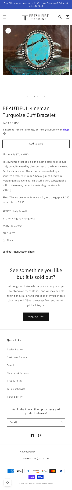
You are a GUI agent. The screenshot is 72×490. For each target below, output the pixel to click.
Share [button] (10, 240)
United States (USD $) (33, 458)
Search (11, 365)
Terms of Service (16, 388)
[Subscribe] (61, 422)
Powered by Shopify (45, 483)
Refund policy (15, 396)
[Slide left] (28, 96)
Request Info (36, 316)
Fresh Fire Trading (31, 483)
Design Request (15, 349)
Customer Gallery (17, 357)
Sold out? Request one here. (19, 251)
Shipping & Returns (18, 373)
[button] (4, 17)
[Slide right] (44, 96)
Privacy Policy (14, 380)
